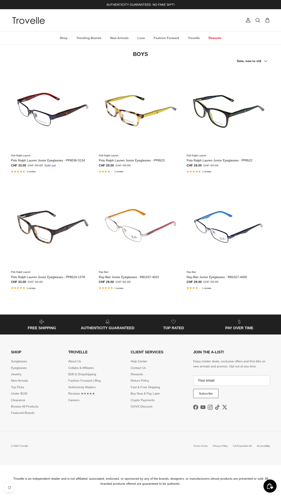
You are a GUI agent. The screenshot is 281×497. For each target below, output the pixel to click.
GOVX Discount (141, 406)
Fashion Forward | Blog (84, 380)
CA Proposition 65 (242, 446)
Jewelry (16, 374)
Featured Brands (22, 413)
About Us (74, 361)
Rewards (215, 37)
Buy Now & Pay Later (145, 393)
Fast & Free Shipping (145, 387)
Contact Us (138, 368)
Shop (64, 37)
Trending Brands (88, 37)
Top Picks (17, 387)
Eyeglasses (19, 368)
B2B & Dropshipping (82, 374)
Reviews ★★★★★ (81, 393)
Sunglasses (19, 361)
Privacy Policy (220, 446)
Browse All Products (24, 406)
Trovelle (194, 37)
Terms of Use (200, 446)
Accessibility (263, 446)
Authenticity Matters (82, 387)
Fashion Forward (166, 37)
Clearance (18, 400)
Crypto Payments (143, 400)
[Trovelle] (28, 20)
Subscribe (206, 393)
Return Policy (140, 380)
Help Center (139, 361)
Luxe (141, 37)
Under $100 (19, 393)
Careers (73, 400)
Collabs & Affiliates (81, 368)
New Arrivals (119, 37)
